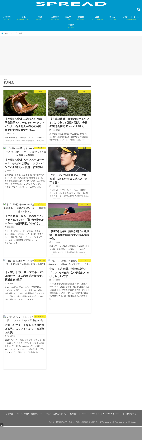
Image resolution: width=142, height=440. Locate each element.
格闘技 (81, 18)
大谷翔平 (55, 18)
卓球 (97, 18)
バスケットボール (131, 18)
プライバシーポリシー (90, 414)
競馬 (23, 18)
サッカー (113, 18)
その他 (71, 26)
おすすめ (7, 18)
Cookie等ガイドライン (112, 414)
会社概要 (9, 414)
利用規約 (73, 414)
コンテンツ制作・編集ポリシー (29, 414)
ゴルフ (68, 18)
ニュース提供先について (56, 414)
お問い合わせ (130, 414)
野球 (40, 18)
